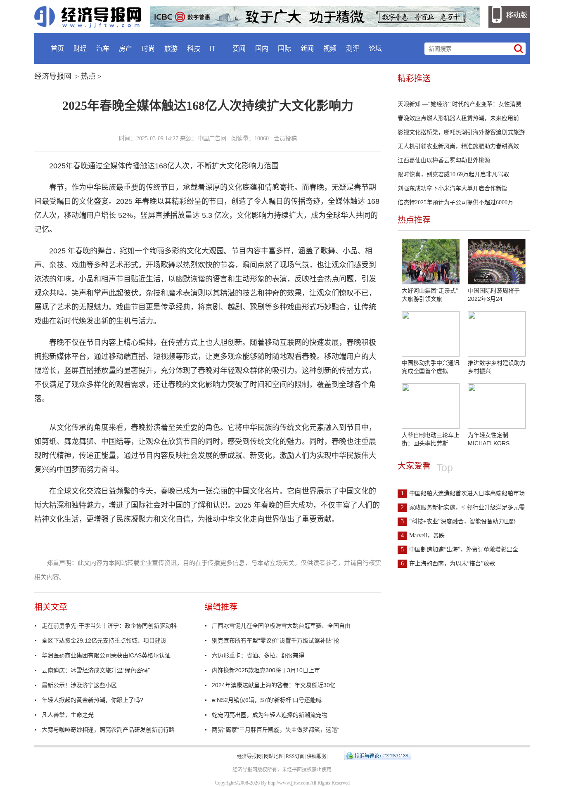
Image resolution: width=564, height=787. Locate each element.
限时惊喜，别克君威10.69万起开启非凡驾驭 (453, 174)
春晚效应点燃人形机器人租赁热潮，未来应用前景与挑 (467, 118)
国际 (284, 48)
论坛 (375, 48)
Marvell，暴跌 (423, 535)
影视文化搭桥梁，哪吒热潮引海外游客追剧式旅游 (461, 132)
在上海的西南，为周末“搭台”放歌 (448, 563)
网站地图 (274, 756)
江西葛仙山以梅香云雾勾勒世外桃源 (444, 160)
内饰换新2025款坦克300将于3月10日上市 (266, 670)
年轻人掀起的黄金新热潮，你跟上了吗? (92, 700)
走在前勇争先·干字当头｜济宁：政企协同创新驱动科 (109, 625)
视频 (330, 48)
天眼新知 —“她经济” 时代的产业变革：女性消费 (459, 104)
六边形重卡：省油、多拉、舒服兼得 (258, 655)
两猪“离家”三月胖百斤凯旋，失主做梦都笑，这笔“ (275, 729)
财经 (80, 48)
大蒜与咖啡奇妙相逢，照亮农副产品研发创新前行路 (108, 729)
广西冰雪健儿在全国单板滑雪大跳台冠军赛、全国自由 (281, 625)
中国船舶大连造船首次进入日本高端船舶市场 (463, 493)
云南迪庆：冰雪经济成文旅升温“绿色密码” (96, 670)
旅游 (171, 48)
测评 (352, 48)
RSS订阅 (295, 756)
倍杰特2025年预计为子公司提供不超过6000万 (455, 202)
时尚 (148, 48)
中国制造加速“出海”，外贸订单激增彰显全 (459, 549)
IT (213, 48)
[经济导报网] (92, 16)
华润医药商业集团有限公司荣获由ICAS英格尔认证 (106, 655)
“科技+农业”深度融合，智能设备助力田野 (458, 521)
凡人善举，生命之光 (68, 714)
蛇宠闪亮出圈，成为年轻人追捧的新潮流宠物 (269, 714)
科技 (193, 48)
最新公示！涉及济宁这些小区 (79, 685)
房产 (125, 48)
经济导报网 (52, 76)
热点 (88, 76)
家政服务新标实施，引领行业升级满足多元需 (463, 507)
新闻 (307, 48)
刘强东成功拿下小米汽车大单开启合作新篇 (452, 188)
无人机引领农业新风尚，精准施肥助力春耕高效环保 (464, 146)
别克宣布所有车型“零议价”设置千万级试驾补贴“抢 (275, 640)
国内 (261, 48)
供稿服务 (317, 756)
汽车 (102, 48)
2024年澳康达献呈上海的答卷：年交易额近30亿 (274, 685)
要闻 (239, 48)
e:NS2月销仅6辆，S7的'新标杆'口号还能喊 (267, 700)
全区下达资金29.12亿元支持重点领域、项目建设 (104, 640)
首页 (57, 48)
